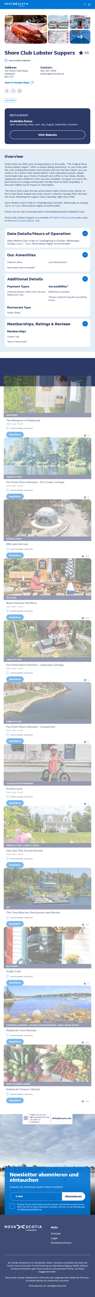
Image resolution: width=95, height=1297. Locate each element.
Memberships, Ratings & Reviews (38, 324)
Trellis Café (13, 971)
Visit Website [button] (47, 134)
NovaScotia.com (39, 1285)
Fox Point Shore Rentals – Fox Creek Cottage (35, 482)
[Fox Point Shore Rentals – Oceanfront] (47, 700)
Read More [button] (15, 434)
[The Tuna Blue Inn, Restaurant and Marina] (47, 886)
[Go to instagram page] (19, 92)
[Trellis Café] (47, 945)
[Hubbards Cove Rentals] (47, 1004)
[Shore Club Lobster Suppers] (26, 29)
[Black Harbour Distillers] (47, 576)
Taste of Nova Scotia (64, 217)
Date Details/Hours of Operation (39, 233)
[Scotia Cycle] (47, 762)
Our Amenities (21, 255)
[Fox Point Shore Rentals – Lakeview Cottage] (47, 638)
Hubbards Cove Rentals (21, 1030)
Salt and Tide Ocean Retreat (24, 850)
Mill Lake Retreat (17, 544)
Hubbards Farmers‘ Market (23, 1089)
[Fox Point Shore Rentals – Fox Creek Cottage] (47, 456)
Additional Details (25, 279)
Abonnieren (73, 1196)
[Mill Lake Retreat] (47, 518)
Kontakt (56, 1233)
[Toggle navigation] (89, 4)
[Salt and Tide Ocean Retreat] (47, 824)
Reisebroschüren (61, 1243)
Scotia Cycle (14, 789)
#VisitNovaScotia (61, 1118)
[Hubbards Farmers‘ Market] (47, 1063)
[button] (85, 4)
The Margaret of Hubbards (23, 420)
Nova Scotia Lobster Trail (25, 220)
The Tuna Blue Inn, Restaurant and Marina (33, 912)
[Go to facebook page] (7, 92)
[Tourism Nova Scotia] (16, 4)
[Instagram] (26, 1120)
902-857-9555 (48, 71)
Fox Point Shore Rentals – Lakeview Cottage (35, 665)
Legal (54, 1238)
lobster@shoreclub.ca (52, 74)
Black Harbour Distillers (21, 603)
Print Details (10, 100)
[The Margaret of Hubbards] (47, 394)
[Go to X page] (13, 92)
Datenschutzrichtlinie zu (31, 1209)
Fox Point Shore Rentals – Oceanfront (30, 727)
